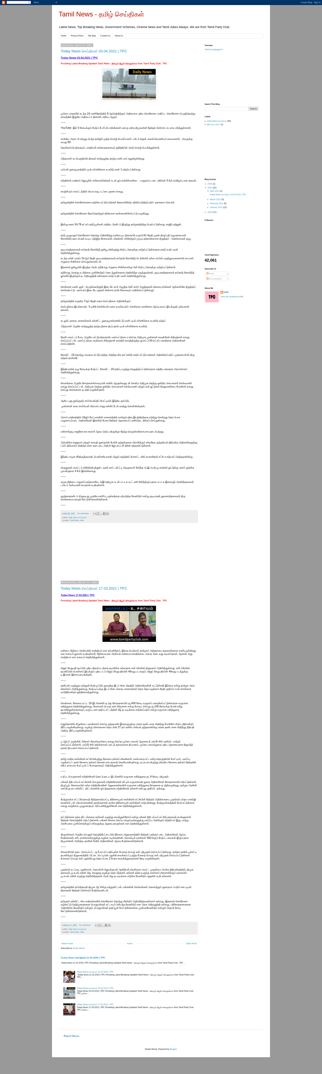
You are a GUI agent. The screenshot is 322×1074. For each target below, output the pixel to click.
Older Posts (191, 943)
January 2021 (216, 207)
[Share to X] (101, 513)
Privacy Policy (77, 36)
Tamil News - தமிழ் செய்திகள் (101, 14)
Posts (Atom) (79, 948)
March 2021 (215, 199)
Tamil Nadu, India (77, 520)
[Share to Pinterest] (107, 513)
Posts (211, 273)
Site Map (92, 36)
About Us (119, 36)
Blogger (173, 1049)
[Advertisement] (129, 554)
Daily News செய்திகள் (77, 517)
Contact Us (105, 36)
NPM (226, 292)
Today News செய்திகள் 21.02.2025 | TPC (83, 957)
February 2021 (217, 203)
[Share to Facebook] (104, 513)
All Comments (215, 279)
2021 (210, 188)
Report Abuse (71, 1036)
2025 (210, 184)
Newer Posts (67, 943)
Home (63, 36)
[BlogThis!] (98, 513)
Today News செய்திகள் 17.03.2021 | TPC (94, 588)
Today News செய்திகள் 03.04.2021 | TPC (94, 51)
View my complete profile (232, 296)
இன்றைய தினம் (213, 124)
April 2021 (215, 191)
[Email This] (94, 513)
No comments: (83, 513)
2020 (210, 212)
